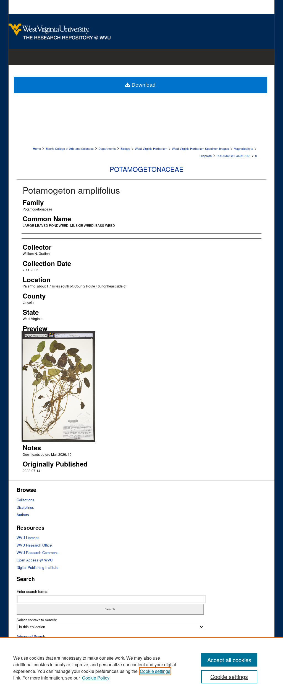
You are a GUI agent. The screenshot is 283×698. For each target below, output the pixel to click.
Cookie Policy (95, 678)
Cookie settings (155, 671)
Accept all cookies (229, 660)
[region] (141, 667)
